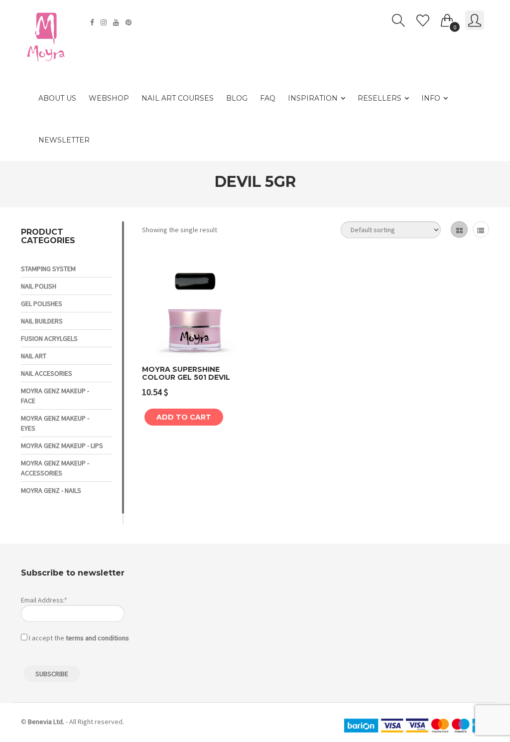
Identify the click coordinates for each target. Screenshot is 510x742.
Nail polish (38, 286)
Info (430, 98)
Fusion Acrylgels (49, 338)
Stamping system (48, 268)
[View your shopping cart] (447, 18)
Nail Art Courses (177, 98)
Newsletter (64, 140)
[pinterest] (129, 22)
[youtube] (117, 22)
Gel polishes (41, 303)
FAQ (267, 98)
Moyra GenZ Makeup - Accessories (55, 467)
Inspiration (313, 98)
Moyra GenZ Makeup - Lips (62, 445)
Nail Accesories (46, 373)
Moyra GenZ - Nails (51, 490)
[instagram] (105, 22)
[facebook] (93, 22)
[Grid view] (459, 229)
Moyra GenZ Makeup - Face (55, 395)
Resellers (379, 98)
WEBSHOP (109, 98)
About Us (57, 98)
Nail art (33, 355)
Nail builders (42, 320)
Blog (237, 98)
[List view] (481, 229)
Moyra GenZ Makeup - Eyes (55, 423)
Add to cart (183, 417)
